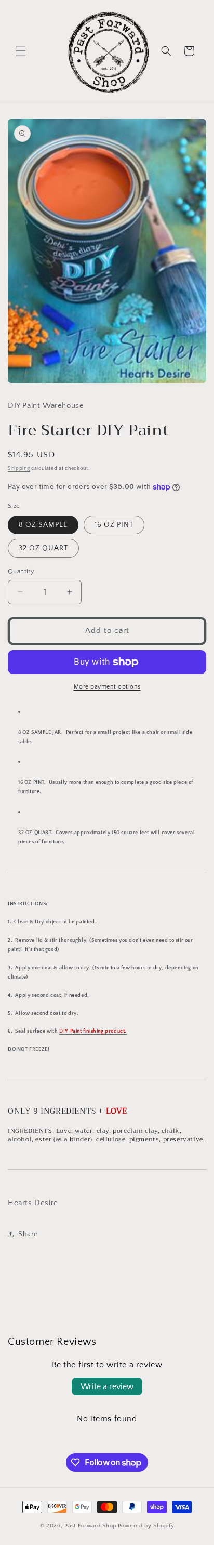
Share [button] (28, 1234)
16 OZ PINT (114, 525)
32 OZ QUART (43, 548)
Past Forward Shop (90, 1526)
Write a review (107, 1386)
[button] (20, 50)
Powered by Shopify (146, 1526)
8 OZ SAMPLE (43, 525)
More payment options (107, 686)
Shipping (19, 468)
